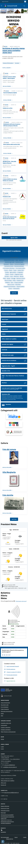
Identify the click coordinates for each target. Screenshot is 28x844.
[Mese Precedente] (3, 237)
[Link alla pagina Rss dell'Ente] (1, 830)
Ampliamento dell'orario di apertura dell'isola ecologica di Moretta (11, 124)
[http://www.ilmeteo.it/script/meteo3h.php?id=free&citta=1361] (14, 416)
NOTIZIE (5, 46)
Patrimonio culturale (20, 278)
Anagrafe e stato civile (6, 723)
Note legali (3, 812)
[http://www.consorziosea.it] (14, 424)
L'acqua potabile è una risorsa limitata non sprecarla (10, 179)
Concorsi (6, 270)
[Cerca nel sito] (24, 5)
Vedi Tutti (14, 293)
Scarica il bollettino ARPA (9, 642)
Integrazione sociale (19, 274)
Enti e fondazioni (4, 707)
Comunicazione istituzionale (8, 268)
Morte (4, 278)
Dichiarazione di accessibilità (7, 815)
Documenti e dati (4, 705)
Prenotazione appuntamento (7, 821)
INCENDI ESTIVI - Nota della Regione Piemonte (9, 162)
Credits (24, 837)
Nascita (8, 278)
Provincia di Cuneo (5, 808)
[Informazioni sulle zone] (21, 601)
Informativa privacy (5, 810)
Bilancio (11, 264)
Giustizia (7, 272)
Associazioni (6, 264)
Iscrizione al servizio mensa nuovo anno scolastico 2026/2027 (13, 50)
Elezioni (10, 270)
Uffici (2, 715)
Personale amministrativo (6, 711)
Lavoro (11, 276)
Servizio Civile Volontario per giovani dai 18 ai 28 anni (9, 217)
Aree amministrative (5, 702)
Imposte (7, 274)
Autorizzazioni (4, 725)
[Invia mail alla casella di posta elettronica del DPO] (11, 792)
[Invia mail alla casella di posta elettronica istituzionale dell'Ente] (9, 765)
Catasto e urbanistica (5, 727)
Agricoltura (21, 260)
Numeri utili (3, 785)
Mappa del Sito (9, 839)
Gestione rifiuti (21, 270)
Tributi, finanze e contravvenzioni (8, 732)
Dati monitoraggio (5, 837)
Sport (12, 282)
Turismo (10, 288)
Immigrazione (20, 272)
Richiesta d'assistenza (6, 823)
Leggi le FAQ (3, 818)
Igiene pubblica (13, 272)
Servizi (16, 837)
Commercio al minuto (8, 266)
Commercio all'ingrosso (19, 264)
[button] (3, 841)
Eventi (2, 749)
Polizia (14, 280)
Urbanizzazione (16, 288)
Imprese (11, 274)
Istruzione (7, 276)
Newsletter (3, 832)
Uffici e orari (3, 783)
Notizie (2, 739)
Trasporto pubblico (20, 286)
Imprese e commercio (5, 729)
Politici (2, 713)
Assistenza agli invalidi (9, 262)
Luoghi (2, 746)
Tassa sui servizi (11, 284)
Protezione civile (7, 196)
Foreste (14, 270)
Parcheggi (13, 278)
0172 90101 (8, 761)
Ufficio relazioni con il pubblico (7, 780)
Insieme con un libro (7, 108)
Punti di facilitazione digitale (10, 92)
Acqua (17, 260)
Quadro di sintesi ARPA (8, 644)
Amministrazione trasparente (7, 817)
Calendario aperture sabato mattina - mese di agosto (9, 77)
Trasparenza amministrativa (9, 286)
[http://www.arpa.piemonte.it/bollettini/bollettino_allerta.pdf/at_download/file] (14, 432)
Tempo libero (18, 284)
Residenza (7, 282)
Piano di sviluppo (8, 280)
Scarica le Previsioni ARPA (9, 585)
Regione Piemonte (5, 1)
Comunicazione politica (20, 268)
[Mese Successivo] (25, 237)
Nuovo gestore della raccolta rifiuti (11, 144)
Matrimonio (16, 276)
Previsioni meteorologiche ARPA (10, 586)
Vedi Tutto (14, 519)
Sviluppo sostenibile (18, 282)
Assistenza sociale (19, 262)
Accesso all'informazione (9, 260)
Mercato (21, 276)
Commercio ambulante (19, 266)
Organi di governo (5, 709)
